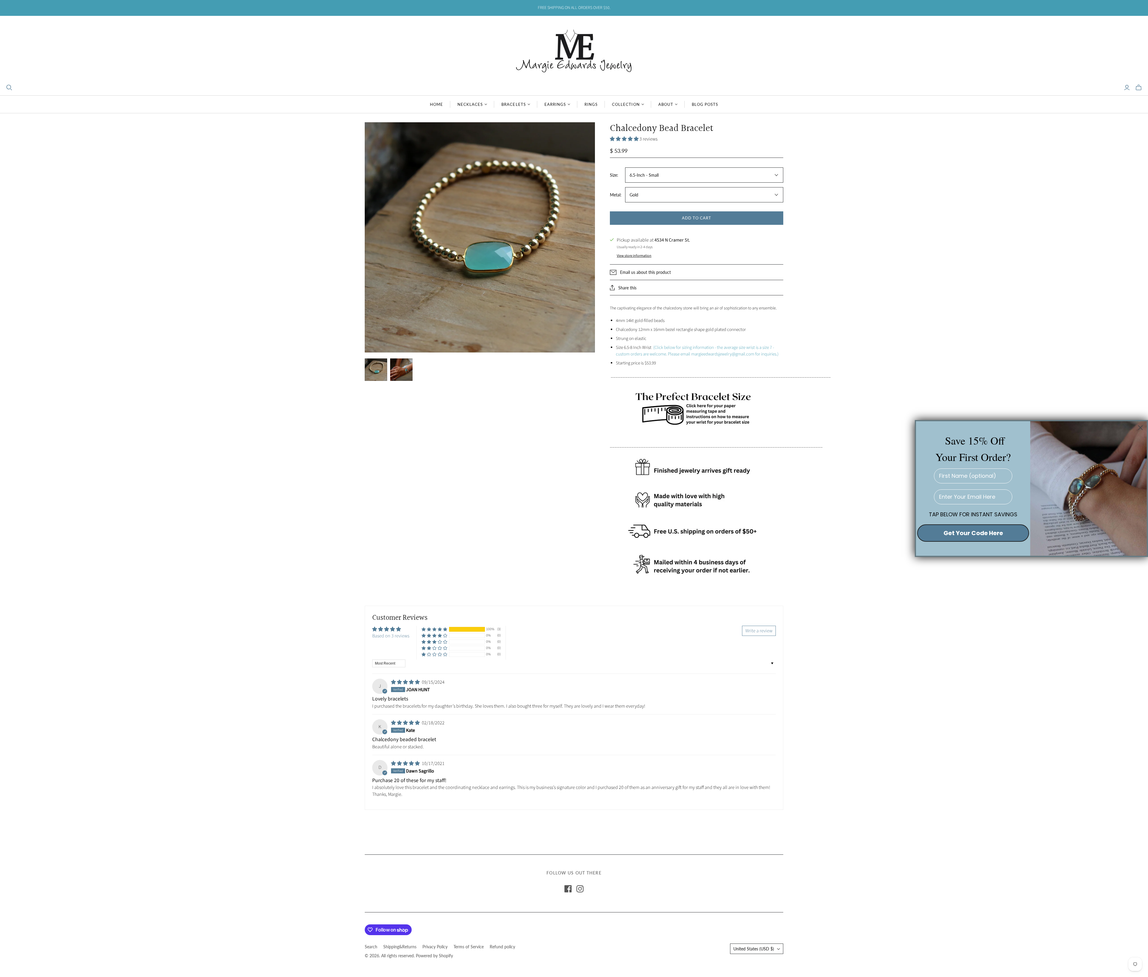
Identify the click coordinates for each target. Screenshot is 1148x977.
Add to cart (696, 218)
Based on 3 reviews (390, 636)
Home (436, 104)
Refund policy (502, 946)
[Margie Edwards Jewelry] (574, 50)
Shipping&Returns (399, 946)
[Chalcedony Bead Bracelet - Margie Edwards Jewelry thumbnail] (376, 369)
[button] (624, 139)
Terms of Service (469, 946)
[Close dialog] (1140, 427)
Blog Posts (705, 104)
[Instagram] (580, 888)
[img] (406, 682)
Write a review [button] (759, 631)
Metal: (616, 194)
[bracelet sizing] (696, 407)
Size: (614, 175)
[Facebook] (568, 888)
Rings (591, 104)
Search (371, 946)
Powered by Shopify (434, 955)
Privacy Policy (435, 946)
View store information (634, 255)
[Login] (1127, 87)
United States (753, 948)
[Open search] (9, 88)
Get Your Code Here (973, 533)
